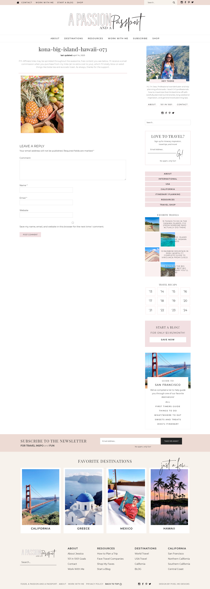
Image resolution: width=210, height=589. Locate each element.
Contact (26, 2)
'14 (162, 291)
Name (24, 185)
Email (23, 198)
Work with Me (45, 2)
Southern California (179, 564)
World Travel (142, 553)
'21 (150, 310)
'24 (185, 310)
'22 (162, 310)
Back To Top (112, 584)
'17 (150, 300)
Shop (80, 2)
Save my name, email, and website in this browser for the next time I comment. (62, 226)
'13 (150, 291)
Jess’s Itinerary (168, 424)
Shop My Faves (105, 564)
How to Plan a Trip (107, 553)
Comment (25, 158)
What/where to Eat (167, 415)
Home (17, 2)
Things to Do (168, 410)
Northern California (179, 558)
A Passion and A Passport (105, 19)
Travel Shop (168, 205)
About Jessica (75, 553)
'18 (162, 300)
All (168, 402)
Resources (168, 200)
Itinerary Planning (167, 194)
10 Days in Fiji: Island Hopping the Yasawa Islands (175, 239)
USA (168, 184)
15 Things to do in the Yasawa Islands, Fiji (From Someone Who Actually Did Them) (175, 224)
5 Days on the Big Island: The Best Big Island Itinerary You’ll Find (174, 269)
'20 (185, 300)
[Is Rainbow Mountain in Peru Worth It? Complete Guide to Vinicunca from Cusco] (153, 254)
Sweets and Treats (168, 419)
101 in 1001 (166, 104)
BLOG (138, 569)
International (168, 179)
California (168, 189)
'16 (185, 291)
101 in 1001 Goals (77, 558)
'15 (173, 291)
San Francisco (176, 553)
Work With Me (76, 569)
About (152, 104)
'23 (173, 310)
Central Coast (176, 569)
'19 (173, 300)
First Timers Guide (167, 406)
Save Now (168, 339)
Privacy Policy (94, 584)
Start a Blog (65, 2)
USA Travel (141, 558)
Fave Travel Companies (110, 558)
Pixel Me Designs (180, 584)
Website (24, 210)
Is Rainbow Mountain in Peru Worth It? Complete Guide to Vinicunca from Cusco (174, 254)
